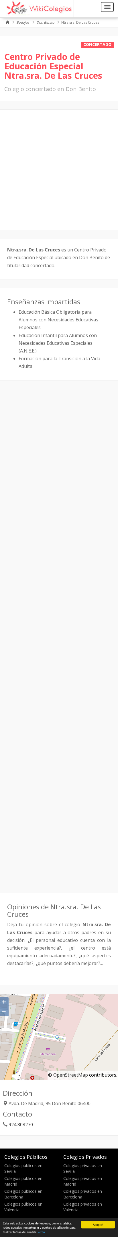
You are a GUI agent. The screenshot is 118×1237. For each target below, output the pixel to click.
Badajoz (22, 22)
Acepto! (98, 1224)
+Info (41, 1232)
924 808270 (21, 1124)
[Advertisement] (59, 170)
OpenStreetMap (70, 1075)
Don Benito (45, 22)
